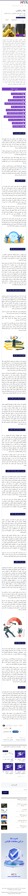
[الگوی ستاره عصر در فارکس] (8, 754)
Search (25, 790)
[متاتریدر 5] (4, 811)
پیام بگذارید (13, 785)
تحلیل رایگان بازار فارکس (19, 751)
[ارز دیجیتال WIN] (4, 827)
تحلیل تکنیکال (5, 751)
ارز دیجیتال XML (23, 815)
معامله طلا (20, 725)
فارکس (17, 17)
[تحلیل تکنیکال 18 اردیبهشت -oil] (20, 754)
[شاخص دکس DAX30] (4, 806)
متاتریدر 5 (25, 809)
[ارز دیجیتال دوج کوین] (4, 822)
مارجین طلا (15, 725)
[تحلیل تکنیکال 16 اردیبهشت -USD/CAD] (20, 766)
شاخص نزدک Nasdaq (8, 740)
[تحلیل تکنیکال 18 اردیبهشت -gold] (8, 766)
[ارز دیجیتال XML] (4, 816)
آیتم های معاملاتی (22, 17)
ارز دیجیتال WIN (23, 826)
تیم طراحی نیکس (7, 888)
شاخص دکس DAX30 (22, 804)
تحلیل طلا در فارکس (9, 725)
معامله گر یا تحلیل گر (20, 740)
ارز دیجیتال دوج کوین (22, 820)
